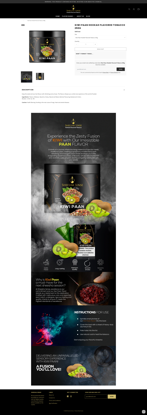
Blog (88, 16)
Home (58, 16)
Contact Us (52, 398)
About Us (80, 16)
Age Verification (53, 403)
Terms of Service (114, 72)
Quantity (77, 41)
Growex (81, 410)
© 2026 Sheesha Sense (69, 410)
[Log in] (134, 9)
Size (76, 34)
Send (112, 396)
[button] (26, 77)
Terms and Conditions (55, 400)
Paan (25, 20)
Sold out (100, 49)
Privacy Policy (106, 72)
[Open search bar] (130, 9)
